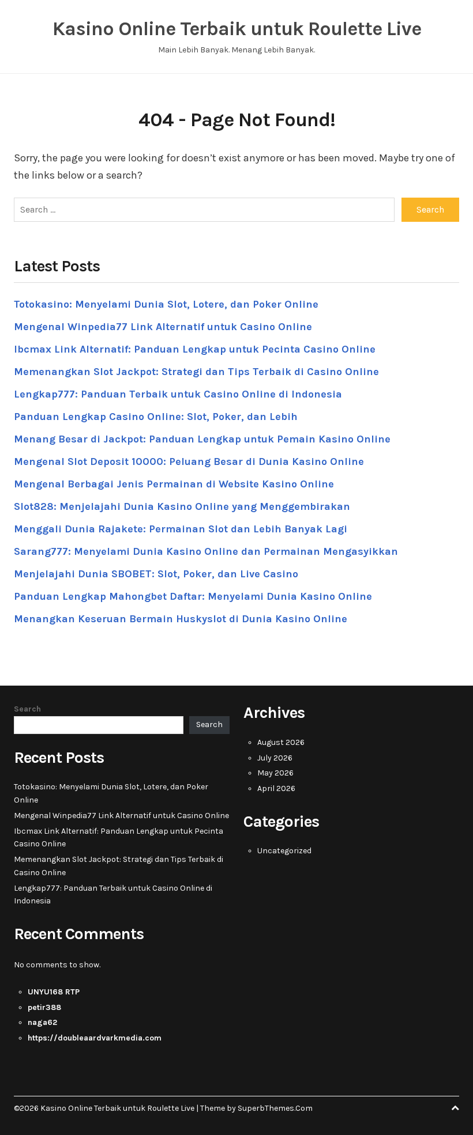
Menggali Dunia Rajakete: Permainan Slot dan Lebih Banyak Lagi (180, 529)
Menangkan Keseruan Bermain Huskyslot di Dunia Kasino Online (180, 618)
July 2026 (274, 758)
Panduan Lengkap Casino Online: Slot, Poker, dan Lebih (156, 416)
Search (27, 709)
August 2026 (281, 742)
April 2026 (276, 788)
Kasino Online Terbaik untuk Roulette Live (236, 28)
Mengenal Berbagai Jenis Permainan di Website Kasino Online (174, 484)
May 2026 (275, 773)
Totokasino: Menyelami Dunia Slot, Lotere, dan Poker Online (166, 304)
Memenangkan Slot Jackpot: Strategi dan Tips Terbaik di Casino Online (196, 371)
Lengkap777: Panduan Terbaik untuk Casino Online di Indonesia (178, 394)
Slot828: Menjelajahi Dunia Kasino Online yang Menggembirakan (182, 506)
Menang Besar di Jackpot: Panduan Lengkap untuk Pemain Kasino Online (202, 439)
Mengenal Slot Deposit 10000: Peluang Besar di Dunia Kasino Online (189, 461)
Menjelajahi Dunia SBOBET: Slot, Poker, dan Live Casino (156, 574)
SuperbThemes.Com (275, 1108)
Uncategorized (284, 851)
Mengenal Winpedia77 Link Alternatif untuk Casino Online (163, 326)
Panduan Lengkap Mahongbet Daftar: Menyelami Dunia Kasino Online (193, 596)
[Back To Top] (455, 1108)
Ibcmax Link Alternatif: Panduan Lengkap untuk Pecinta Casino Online (195, 349)
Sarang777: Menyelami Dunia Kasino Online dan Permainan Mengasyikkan (206, 551)
